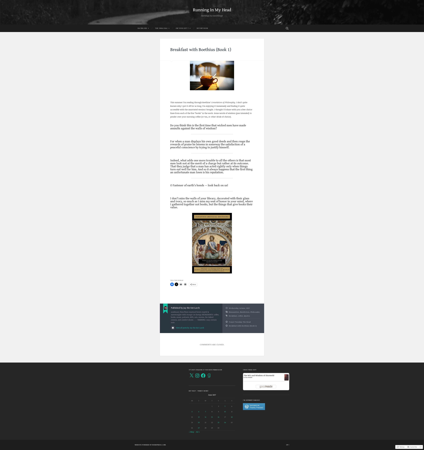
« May (191, 432)
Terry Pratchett (248, 377)
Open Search (287, 28)
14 (205, 417)
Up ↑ (287, 445)
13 (199, 417)
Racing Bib (142, 28)
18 (232, 417)
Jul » (198, 432)
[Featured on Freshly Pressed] (254, 409)
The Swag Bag (161, 28)
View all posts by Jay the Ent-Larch (189, 328)
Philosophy (255, 312)
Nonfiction (244, 312)
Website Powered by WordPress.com (150, 445)
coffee (240, 316)
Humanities (234, 312)
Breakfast (233, 316)
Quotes (247, 316)
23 (218, 422)
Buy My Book (202, 28)
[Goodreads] (209, 375)
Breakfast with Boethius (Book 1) (200, 49)
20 (199, 422)
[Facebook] (203, 375)
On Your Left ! (182, 28)
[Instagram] (197, 375)
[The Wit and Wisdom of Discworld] (286, 380)
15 (212, 417)
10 (225, 411)
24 (225, 422)
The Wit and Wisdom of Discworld (259, 375)
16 (218, 417)
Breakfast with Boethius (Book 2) (243, 326)
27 (199, 428)
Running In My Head (212, 9)
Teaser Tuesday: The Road (240, 322)
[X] (191, 375)
